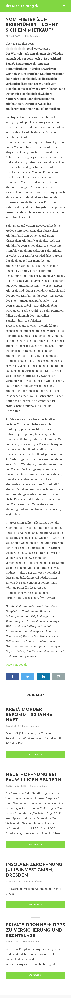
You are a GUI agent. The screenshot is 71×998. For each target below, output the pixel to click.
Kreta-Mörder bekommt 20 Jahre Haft (29, 715)
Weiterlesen (35, 754)
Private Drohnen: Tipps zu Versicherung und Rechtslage (35, 930)
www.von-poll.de (16, 664)
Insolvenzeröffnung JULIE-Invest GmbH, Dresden (34, 870)
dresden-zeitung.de (22, 6)
